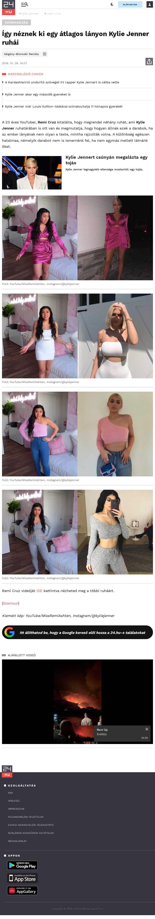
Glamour (10, 603)
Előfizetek (130, 4)
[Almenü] (24, 4)
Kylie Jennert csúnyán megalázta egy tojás (106, 160)
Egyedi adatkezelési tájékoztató (31, 825)
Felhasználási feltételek (26, 817)
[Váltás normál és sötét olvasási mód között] (112, 4)
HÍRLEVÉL (14, 800)
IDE (39, 591)
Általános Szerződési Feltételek (31, 833)
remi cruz (54, 13)
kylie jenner (30, 13)
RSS (10, 792)
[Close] (146, 729)
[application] (77, 701)
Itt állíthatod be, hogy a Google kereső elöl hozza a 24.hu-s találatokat (82, 632)
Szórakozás (16, 22)
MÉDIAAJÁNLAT (17, 841)
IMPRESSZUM (16, 808)
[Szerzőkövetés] (45, 54)
